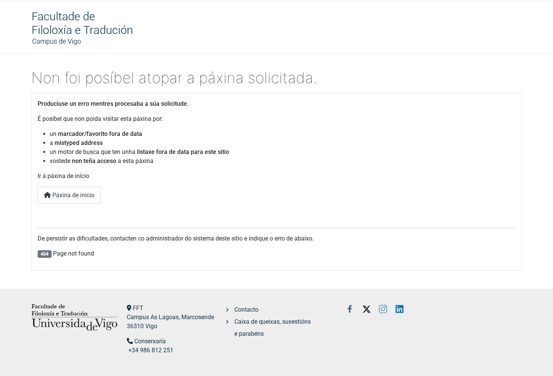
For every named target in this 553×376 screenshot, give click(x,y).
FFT (138, 308)
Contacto (246, 309)
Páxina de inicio (72, 195)
